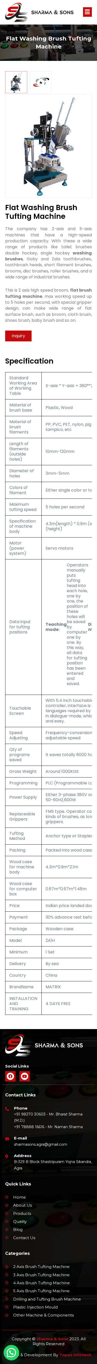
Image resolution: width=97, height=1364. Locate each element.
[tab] (16, 82)
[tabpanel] (48, 146)
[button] (87, 12)
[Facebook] (10, 1076)
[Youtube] (24, 1076)
